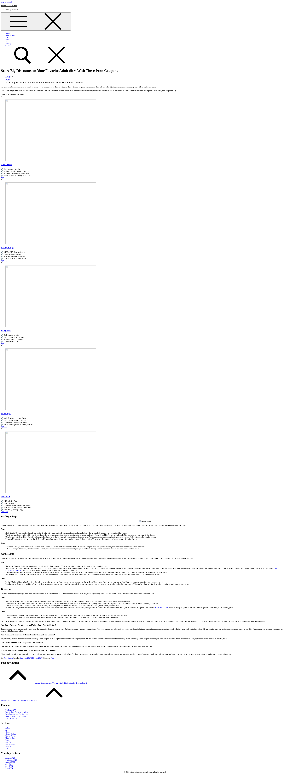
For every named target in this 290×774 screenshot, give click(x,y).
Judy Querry (8, 658)
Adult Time (6, 164)
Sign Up (4, 177)
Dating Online (10, 736)
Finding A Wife (10, 710)
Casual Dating (10, 734)
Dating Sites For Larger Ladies (16, 712)
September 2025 (11, 760)
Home (7, 33)
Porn (7, 39)
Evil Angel (6, 413)
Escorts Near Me (11, 718)
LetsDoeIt (5, 496)
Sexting (8, 43)
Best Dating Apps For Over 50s (16, 714)
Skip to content (6, 2)
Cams (7, 46)
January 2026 (10, 758)
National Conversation (9, 6)
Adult (7, 728)
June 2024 (9, 766)
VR (6, 37)
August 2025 (10, 762)
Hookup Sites (10, 35)
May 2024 (9, 768)
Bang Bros (6, 330)
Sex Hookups (10, 744)
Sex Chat (8, 742)
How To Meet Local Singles (15, 716)
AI (6, 41)
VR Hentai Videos (161, 608)
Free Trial (4, 512)
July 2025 (8, 764)
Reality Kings (7, 247)
